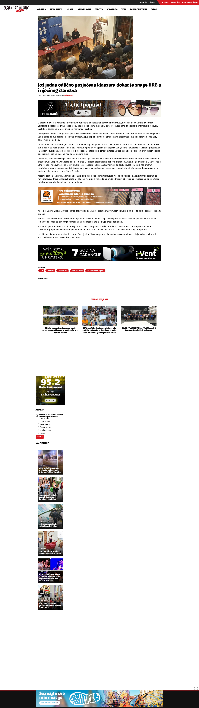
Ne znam (43, 433)
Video (123, 9)
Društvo (99, 9)
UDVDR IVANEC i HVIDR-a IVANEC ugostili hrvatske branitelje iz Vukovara (139, 329)
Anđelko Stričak (77, 271)
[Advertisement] (99, 357)
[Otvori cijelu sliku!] (85, 48)
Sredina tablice (45, 430)
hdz (42, 271)
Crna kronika (84, 9)
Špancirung (112, 9)
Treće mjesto (45, 424)
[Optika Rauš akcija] (99, 108)
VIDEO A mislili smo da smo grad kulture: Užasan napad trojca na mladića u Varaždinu (50, 470)
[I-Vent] (99, 253)
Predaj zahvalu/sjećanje (190, 2)
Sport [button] (70, 9)
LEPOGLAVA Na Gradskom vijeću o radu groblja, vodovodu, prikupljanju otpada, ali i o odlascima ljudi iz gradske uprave (99, 330)
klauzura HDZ (63, 271)
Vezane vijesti (99, 299)
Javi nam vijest (175, 2)
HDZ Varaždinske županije (96, 271)
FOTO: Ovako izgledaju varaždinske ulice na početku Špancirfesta (50, 605)
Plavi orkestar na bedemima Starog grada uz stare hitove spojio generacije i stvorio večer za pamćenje (49, 577)
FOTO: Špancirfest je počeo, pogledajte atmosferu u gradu (50, 552)
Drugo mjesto (45, 422)
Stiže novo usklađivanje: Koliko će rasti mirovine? (48, 525)
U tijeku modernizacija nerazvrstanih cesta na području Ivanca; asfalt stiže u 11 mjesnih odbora (60, 330)
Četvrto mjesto (45, 427)
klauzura (51, 271)
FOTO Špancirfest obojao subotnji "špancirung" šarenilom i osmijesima (48, 497)
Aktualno (41, 9)
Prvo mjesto (44, 419)
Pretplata (165, 2)
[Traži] (166, 9)
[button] (39, 319)
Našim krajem (68, 95)
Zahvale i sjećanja (138, 9)
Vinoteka (152, 2)
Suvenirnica (143, 2)
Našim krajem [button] (56, 9)
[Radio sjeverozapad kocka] (50, 390)
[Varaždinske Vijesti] (16, 8)
